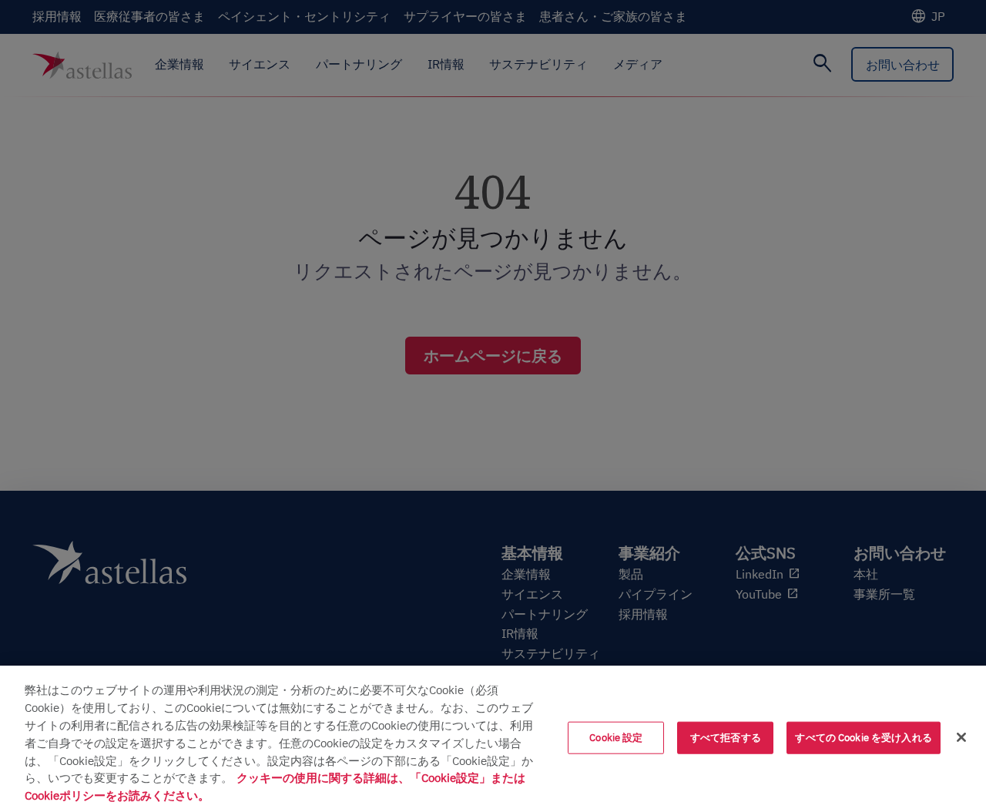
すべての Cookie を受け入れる (863, 737)
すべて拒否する (725, 737)
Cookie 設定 (615, 737)
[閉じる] (961, 737)
